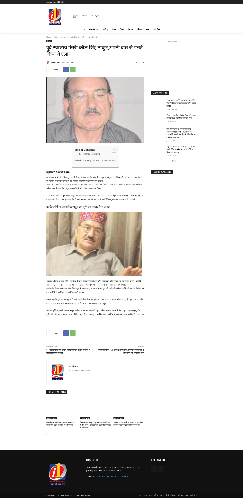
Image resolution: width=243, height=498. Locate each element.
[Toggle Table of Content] (113, 150)
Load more (173, 161)
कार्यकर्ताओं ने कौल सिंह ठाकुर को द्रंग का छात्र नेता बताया (95, 161)
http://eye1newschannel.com (79, 370)
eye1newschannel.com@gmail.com (112, 476)
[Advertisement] (174, 60)
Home (48, 37)
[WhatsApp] (73, 69)
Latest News (51, 418)
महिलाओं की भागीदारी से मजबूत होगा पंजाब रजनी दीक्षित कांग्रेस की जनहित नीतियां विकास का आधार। (180, 149)
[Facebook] (191, 2)
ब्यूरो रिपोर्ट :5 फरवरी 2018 (91, 154)
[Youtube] (195, 2)
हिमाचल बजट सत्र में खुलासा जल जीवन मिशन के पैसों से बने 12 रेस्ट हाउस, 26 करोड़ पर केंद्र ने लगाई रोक (95, 425)
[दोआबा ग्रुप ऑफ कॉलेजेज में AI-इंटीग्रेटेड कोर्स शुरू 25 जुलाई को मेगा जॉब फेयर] (158, 118)
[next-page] (52, 434)
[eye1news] (48, 62)
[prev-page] (48, 434)
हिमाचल (56, 37)
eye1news (56, 62)
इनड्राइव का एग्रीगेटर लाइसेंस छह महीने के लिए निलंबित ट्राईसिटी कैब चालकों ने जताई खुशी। (181, 103)
